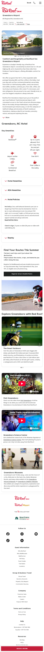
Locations (22, 566)
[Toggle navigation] (40, 3)
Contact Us (22, 625)
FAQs (22, 643)
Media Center (22, 597)
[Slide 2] (16, 56)
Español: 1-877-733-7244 (22, 630)
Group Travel (22, 576)
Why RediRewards (22, 554)
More (7, 117)
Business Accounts (22, 579)
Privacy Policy (22, 615)
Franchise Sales (22, 594)
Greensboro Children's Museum (28, 481)
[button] (4, 45)
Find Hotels (22, 564)
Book (29, 3)
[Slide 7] (25, 56)
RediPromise (22, 556)
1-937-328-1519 (20, 24)
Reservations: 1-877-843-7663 (22, 627)
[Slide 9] (28, 56)
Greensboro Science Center (12, 440)
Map (28, 24)
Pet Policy (22, 559)
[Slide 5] (22, 56)
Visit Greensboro (25, 400)
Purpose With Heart (22, 602)
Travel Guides (22, 561)
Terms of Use (22, 612)
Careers (22, 599)
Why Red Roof (22, 551)
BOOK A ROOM (22, 648)
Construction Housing (22, 584)
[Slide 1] (15, 56)
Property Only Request (22, 582)
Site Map (22, 640)
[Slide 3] (18, 56)
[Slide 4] (20, 56)
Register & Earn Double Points (22, 274)
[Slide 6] (23, 56)
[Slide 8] (27, 56)
